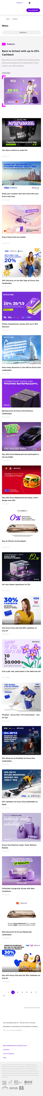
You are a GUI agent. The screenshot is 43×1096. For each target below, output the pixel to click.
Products (11, 44)
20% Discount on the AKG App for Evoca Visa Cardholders (20, 282)
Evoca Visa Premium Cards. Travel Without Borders (19, 846)
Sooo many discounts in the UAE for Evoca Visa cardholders (21, 369)
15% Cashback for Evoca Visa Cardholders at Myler (20, 803)
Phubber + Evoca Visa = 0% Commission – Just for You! (21, 716)
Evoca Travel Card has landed (14, 237)
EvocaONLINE (33, 10)
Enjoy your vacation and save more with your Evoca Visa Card (20, 195)
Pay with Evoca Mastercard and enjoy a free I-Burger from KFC (20, 499)
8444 (4, 1058)
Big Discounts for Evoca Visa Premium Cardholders (17, 412)
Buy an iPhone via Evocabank (14, 541)
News (8, 19)
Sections (23, 32)
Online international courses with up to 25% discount (20, 325)
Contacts (6, 1049)
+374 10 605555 (8, 1054)
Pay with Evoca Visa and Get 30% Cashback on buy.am (21, 976)
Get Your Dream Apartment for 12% (16, 584)
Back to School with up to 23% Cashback (20, 53)
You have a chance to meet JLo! (15, 150)
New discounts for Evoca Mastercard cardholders (17, 933)
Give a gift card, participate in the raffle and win (21, 671)
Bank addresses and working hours (15, 1045)
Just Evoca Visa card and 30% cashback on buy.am (19, 629)
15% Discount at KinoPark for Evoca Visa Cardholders (18, 759)
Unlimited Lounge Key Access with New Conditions (18, 890)
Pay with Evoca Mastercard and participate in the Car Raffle (20, 455)
